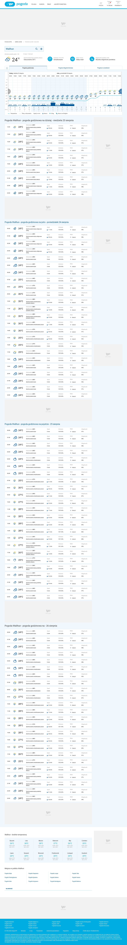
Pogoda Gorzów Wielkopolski (83, 921)
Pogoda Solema (54, 877)
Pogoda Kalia (8, 881)
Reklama (23, 931)
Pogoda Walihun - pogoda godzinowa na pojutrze (27, 424)
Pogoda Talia (75, 873)
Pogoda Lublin (55, 923)
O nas (31, 931)
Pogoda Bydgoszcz (33, 921)
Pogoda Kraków (32, 923)
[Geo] (41, 49)
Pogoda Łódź (78, 923)
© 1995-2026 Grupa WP (11, 931)
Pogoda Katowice (103, 921)
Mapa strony (76, 931)
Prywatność (39, 931)
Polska (33, 4)
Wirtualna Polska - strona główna (10, 4)
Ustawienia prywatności (53, 931)
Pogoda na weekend (103, 68)
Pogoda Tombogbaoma (11, 877)
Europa (41, 4)
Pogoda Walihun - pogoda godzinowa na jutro (25, 222)
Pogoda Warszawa (104, 925)
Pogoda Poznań (32, 925)
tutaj (39, 942)
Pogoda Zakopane (33, 927)
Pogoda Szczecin (80, 925)
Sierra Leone (18, 42)
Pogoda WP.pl (8, 42)
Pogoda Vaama (76, 877)
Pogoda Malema (76, 881)
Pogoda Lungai (54, 873)
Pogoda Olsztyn (103, 923)
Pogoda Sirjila (8, 873)
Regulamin (66, 931)
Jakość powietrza (60, 4)
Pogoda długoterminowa (65, 68)
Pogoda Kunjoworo (33, 881)
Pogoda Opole (8, 925)
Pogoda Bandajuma (55, 881)
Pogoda (22, 4)
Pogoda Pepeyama (33, 873)
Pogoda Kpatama (32, 877)
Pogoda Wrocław (9, 927)
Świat (49, 4)
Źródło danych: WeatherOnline (91, 931)
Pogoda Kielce (8, 923)
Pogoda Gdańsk (56, 921)
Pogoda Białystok (9, 921)
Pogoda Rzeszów (56, 925)
